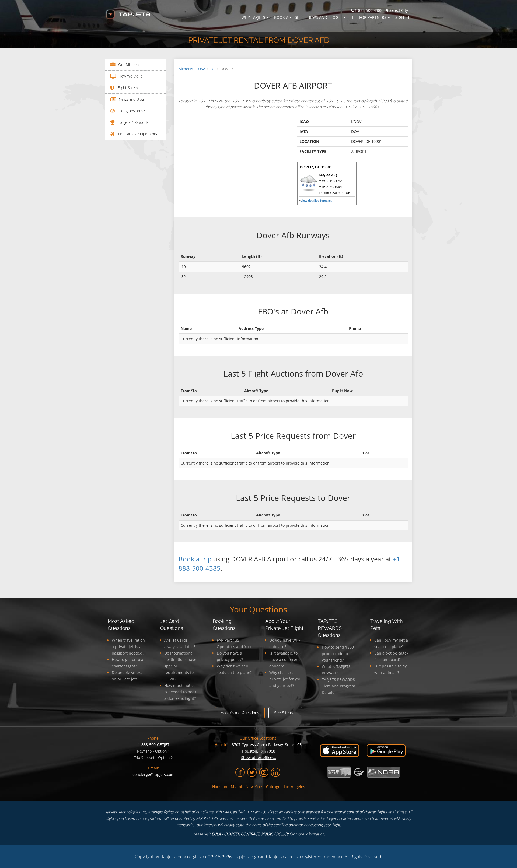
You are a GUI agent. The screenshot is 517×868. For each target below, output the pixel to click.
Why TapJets (253, 17)
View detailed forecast (316, 200)
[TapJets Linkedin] (275, 772)
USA (201, 68)
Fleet (349, 17)
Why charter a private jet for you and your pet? (285, 679)
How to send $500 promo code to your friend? (338, 654)
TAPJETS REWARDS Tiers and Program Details (338, 686)
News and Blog (322, 17)
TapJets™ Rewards (133, 122)
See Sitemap (285, 713)
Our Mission (128, 64)
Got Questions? (131, 110)
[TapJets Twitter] (252, 772)
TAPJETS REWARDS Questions (330, 628)
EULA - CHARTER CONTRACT (235, 834)
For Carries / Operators (137, 133)
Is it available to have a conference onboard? (285, 660)
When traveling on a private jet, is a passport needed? (128, 647)
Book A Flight (288, 17)
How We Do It (130, 76)
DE (213, 68)
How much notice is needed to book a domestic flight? (180, 692)
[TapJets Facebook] (240, 772)
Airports (186, 68)
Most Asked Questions (239, 713)
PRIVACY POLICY (274, 834)
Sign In (402, 17)
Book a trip (195, 558)
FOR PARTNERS (372, 17)
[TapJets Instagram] (263, 772)
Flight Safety (127, 87)
